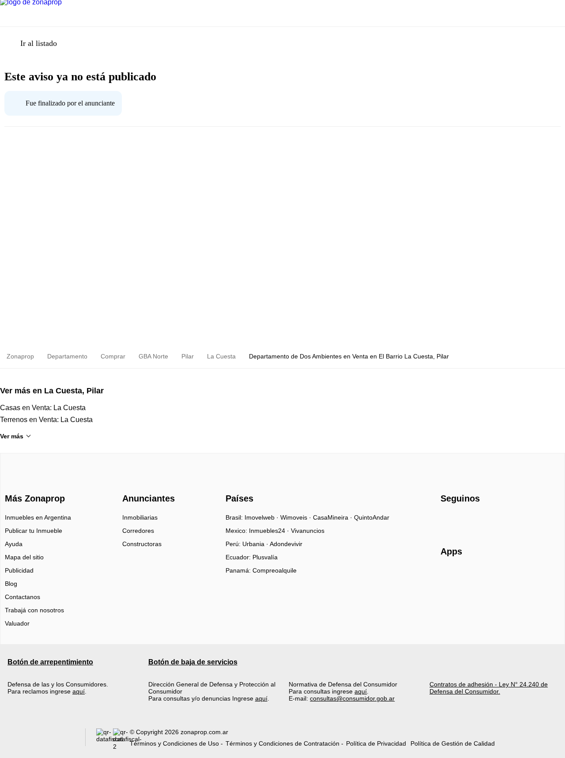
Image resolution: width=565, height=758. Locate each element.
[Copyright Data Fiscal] (121, 739)
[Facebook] (448, 520)
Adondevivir (286, 543)
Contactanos (22, 596)
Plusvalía (265, 557)
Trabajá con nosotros (34, 610)
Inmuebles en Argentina (38, 517)
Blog (11, 583)
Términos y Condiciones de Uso (174, 743)
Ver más (11, 436)
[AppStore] (469, 577)
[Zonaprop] (33, 482)
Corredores (138, 530)
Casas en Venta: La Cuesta (43, 407)
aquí (78, 691)
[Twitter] (491, 520)
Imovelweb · (262, 517)
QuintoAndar (371, 517)
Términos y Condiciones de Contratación (282, 743)
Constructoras (142, 543)
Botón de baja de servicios (192, 662)
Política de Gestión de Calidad (453, 743)
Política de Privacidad (376, 743)
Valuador (17, 623)
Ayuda (14, 543)
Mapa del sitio (24, 557)
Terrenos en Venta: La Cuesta (46, 419)
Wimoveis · (296, 517)
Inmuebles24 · (270, 530)
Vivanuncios (307, 530)
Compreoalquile (274, 570)
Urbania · (256, 543)
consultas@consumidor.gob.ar (352, 698)
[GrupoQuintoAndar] (41, 739)
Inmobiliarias (140, 517)
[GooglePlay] (528, 577)
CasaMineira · (333, 517)
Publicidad (19, 570)
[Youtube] (477, 520)
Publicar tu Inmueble (33, 530)
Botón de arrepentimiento (50, 662)
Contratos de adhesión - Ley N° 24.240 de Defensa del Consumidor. (488, 688)
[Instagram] (462, 520)
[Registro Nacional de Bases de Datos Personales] (104, 739)
